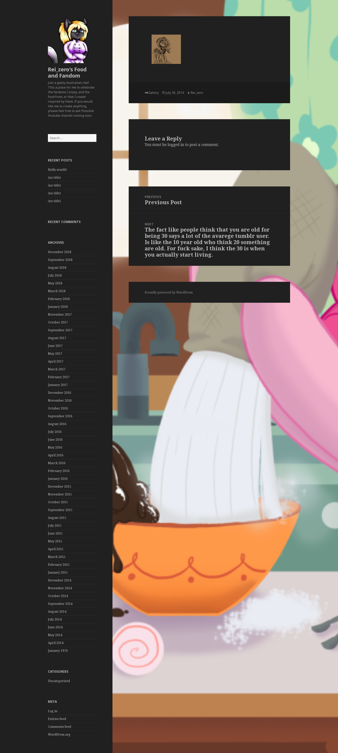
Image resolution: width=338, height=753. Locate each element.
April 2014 (55, 643)
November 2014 (60, 588)
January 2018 (58, 306)
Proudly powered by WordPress (169, 292)
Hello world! (57, 169)
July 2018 (55, 275)
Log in (52, 711)
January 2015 (58, 572)
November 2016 (60, 400)
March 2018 (57, 291)
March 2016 (57, 463)
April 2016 (55, 455)
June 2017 (55, 346)
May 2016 (55, 447)
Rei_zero (197, 92)
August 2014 (57, 611)
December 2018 (59, 252)
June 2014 (55, 627)
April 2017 (55, 361)
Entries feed (57, 719)
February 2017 (59, 377)
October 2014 (58, 596)
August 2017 (57, 338)
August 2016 (57, 424)
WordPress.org (59, 734)
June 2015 (55, 533)
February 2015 (59, 564)
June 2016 (55, 439)
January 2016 (58, 478)
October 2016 (58, 408)
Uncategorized (59, 681)
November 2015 (60, 494)
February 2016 (59, 471)
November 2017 (60, 314)
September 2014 (60, 604)
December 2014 (59, 580)
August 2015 (57, 518)
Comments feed (59, 726)
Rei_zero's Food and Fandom (67, 72)
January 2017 (58, 385)
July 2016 (55, 432)
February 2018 (59, 299)
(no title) (54, 177)
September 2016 (60, 416)
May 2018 (55, 283)
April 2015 (55, 549)
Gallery (153, 92)
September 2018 (60, 260)
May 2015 (55, 541)
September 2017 (60, 330)
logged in (176, 144)
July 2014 (55, 619)
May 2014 (55, 635)
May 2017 (55, 353)
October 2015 (58, 502)
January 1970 (58, 650)
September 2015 (60, 510)
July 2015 (55, 525)
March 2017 (57, 369)
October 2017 (58, 322)
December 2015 (59, 486)
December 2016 (59, 392)
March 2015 (57, 557)
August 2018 (57, 267)
